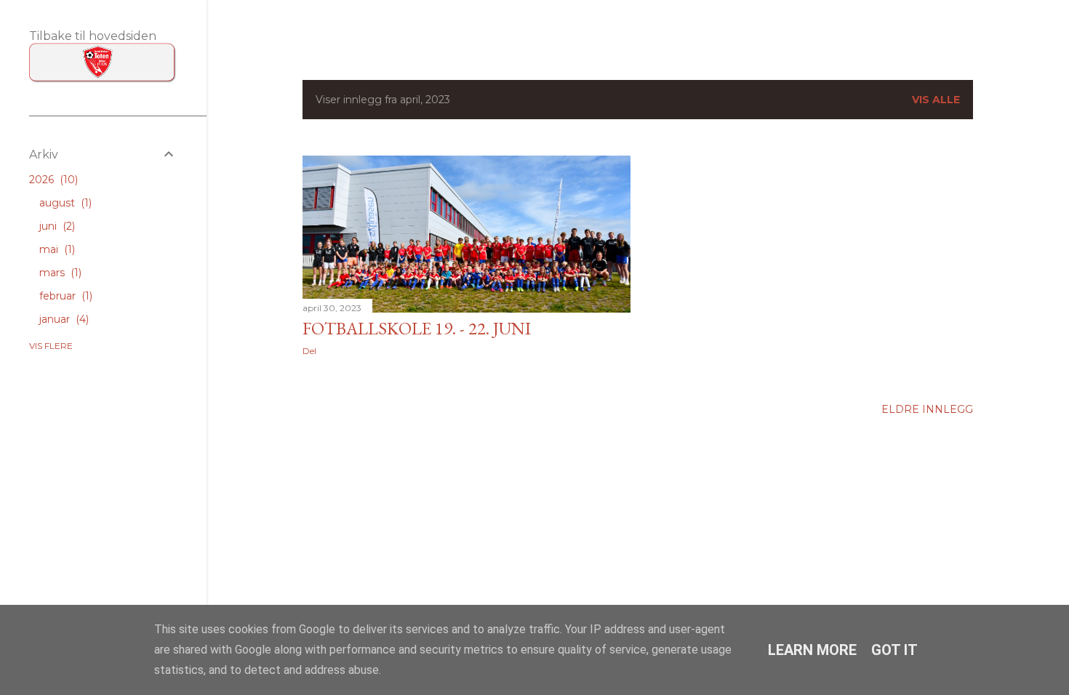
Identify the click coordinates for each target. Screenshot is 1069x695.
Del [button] (309, 350)
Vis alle (936, 99)
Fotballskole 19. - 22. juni (417, 328)
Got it (894, 650)
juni (55, 226)
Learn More (812, 650)
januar (62, 319)
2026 (52, 179)
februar (64, 295)
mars (59, 272)
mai (55, 249)
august (64, 202)
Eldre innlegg (927, 409)
